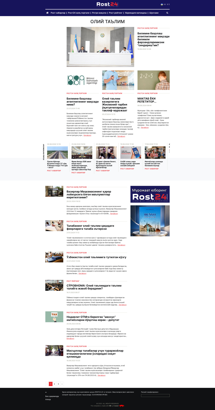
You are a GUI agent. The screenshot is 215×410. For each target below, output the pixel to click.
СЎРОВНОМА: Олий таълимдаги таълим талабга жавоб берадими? (94, 287)
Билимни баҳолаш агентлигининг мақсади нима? (83, 101)
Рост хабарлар (58, 13)
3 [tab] (169, 152)
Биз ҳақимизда (52, 396)
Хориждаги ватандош (136, 13)
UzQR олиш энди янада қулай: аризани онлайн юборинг (130, 164)
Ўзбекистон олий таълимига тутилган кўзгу (96, 257)
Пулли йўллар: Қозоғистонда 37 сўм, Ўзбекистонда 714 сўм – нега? (57, 164)
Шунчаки (153, 13)
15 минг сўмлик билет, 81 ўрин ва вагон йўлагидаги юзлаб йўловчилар (106, 164)
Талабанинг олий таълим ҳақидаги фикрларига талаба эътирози (90, 227)
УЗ (164, 4)
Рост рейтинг (115, 13)
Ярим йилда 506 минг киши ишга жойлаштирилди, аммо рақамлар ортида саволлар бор (81, 165)
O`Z (168, 4)
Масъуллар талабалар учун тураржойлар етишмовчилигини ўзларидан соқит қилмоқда (95, 353)
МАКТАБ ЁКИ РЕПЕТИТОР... (147, 100)
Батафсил (87, 135)
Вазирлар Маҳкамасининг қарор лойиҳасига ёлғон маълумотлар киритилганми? (89, 194)
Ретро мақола (99, 13)
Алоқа (48, 399)
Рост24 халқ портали (78, 13)
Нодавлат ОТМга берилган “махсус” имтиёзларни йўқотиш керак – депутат (93, 318)
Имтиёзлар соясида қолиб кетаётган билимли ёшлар (154, 164)
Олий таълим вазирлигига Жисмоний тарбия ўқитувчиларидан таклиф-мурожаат (114, 104)
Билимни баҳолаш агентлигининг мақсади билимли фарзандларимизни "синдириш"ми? (154, 39)
